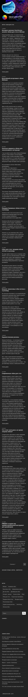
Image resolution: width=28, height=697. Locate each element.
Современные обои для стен (11, 373)
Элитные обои (6, 607)
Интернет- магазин (7, 594)
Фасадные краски (19, 599)
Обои (23, 594)
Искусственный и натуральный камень (11, 668)
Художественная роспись (10, 337)
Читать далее (5, 71)
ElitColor (5, 586)
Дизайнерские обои (15, 591)
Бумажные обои (12, 586)
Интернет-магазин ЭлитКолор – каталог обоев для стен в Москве (13, 31)
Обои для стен (6, 596)
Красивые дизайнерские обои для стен (11, 673)
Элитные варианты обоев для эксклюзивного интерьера (12, 149)
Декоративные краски (17, 589)
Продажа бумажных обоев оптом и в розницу (13, 209)
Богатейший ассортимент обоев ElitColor (12, 79)
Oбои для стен (15, 17)
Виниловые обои (7, 589)
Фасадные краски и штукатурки (9, 659)
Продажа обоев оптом (8, 599)
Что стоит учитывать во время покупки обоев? (12, 431)
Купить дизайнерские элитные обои (10, 648)
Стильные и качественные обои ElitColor (11, 676)
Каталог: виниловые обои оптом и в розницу (13, 290)
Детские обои (6, 591)
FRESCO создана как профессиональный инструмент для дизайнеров (13, 525)
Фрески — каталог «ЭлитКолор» (9, 662)
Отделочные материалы (17, 596)
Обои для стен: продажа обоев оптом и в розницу (12, 250)
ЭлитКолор (19, 604)
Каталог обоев (16, 594)
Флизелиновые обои (7, 601)
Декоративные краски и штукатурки (10, 671)
